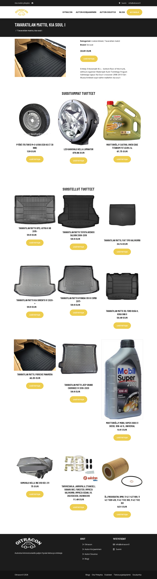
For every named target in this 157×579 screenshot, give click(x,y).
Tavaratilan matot (112, 41)
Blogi (122, 12)
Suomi (124, 3)
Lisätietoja (89, 59)
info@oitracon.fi (134, 3)
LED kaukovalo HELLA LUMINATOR (78, 149)
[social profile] (32, 3)
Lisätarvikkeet (97, 41)
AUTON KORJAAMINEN (86, 12)
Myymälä (134, 12)
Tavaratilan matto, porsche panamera (35, 374)
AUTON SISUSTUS (108, 12)
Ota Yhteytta (97, 574)
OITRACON (67, 12)
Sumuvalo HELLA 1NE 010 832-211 (34, 482)
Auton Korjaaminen (93, 549)
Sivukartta (137, 574)
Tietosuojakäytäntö (122, 574)
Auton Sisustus (91, 554)
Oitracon (88, 544)
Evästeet (108, 574)
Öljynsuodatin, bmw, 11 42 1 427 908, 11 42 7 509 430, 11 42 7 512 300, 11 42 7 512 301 (122, 499)
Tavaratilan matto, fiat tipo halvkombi (122, 240)
